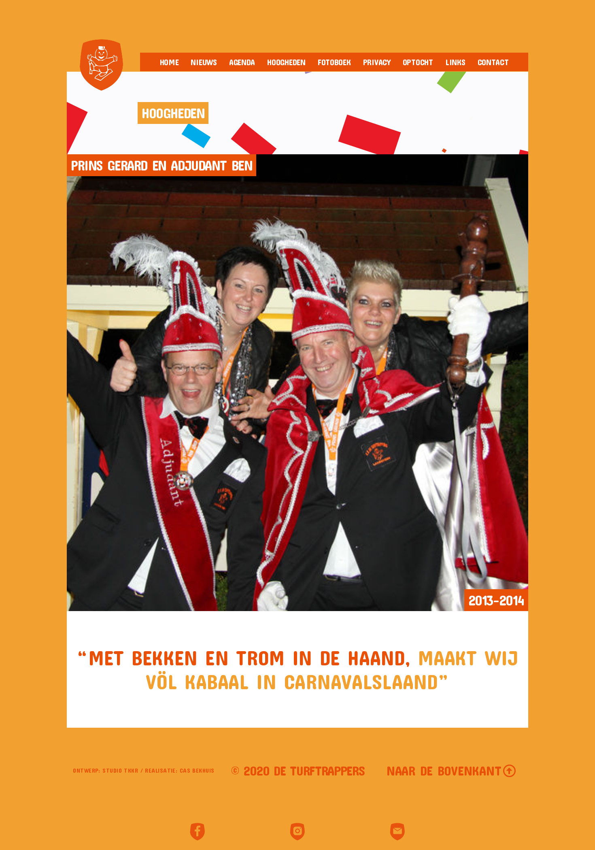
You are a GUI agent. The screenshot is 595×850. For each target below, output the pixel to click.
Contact (493, 62)
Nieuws (204, 62)
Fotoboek (334, 62)
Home (169, 62)
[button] (451, 770)
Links (455, 62)
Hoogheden (286, 62)
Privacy (377, 62)
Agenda (242, 62)
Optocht (418, 62)
